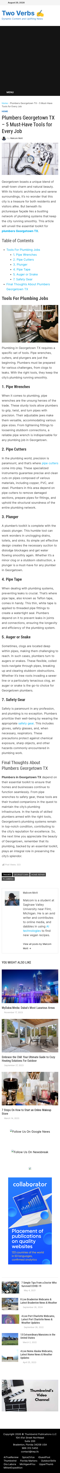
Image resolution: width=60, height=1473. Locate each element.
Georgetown (21, 874)
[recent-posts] (23, 1274)
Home (5, 103)
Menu (10, 92)
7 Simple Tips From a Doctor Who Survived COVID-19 (39, 1284)
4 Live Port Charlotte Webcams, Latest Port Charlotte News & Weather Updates (38, 1319)
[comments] (37, 1274)
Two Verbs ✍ (23, 13)
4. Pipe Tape (21, 269)
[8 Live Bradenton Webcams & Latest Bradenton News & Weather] (10, 1300)
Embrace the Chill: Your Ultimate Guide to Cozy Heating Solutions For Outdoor (28, 1058)
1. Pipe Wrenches (25, 254)
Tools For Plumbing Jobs (23, 249)
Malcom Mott (16, 138)
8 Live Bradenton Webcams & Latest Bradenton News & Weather (38, 1301)
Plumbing (8, 879)
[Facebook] (53, 2)
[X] (56, 2)
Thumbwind (10, 1460)
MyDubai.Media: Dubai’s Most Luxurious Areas (28, 1008)
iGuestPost (44, 1457)
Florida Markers (28, 1460)
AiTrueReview (11, 1457)
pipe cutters (50, 463)
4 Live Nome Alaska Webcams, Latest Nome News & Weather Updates (36, 1354)
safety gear (26, 723)
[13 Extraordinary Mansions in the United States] (10, 1335)
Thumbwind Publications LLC (41, 1434)
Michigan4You (27, 1464)
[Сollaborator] (30, 1221)
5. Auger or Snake (25, 274)
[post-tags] (51, 1274)
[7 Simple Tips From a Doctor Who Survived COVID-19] (10, 1283)
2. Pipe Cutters (23, 259)
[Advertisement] (30, 57)
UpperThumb (46, 1464)
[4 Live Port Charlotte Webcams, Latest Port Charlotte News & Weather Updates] (10, 1316)
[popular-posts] (9, 1274)
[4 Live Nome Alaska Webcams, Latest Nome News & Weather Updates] (10, 1352)
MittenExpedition (13, 1467)
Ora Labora (10, 1464)
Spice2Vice (28, 1457)
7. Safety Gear (22, 279)
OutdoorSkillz (48, 1460)
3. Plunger (20, 264)
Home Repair (38, 874)
